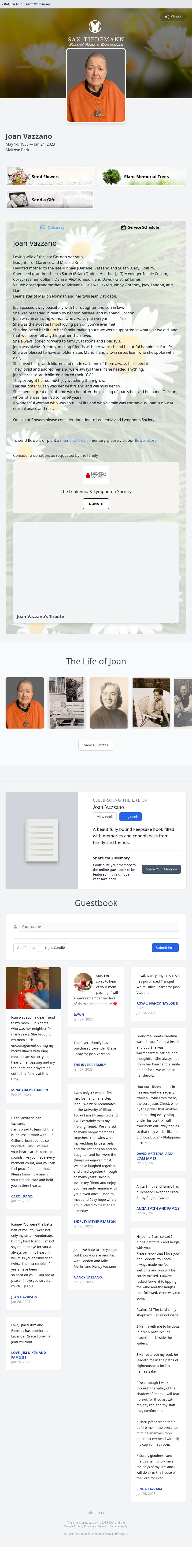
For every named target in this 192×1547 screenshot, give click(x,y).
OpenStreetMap (101, 1534)
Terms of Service (109, 1526)
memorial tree (72, 440)
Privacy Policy (83, 1526)
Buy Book (130, 816)
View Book (105, 816)
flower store (146, 440)
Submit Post (165, 947)
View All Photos (96, 745)
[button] (33, 988)
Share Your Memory (161, 869)
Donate (96, 503)
